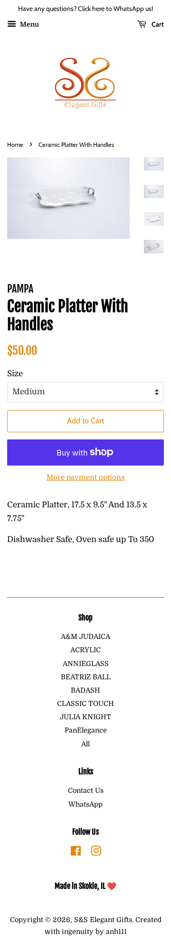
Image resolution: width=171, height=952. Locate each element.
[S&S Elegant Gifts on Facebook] (75, 853)
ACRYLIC (85, 650)
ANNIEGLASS (86, 663)
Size (15, 373)
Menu (29, 24)
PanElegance (86, 730)
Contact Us (86, 790)
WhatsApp (85, 804)
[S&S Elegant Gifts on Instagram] (96, 853)
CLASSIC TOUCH (85, 703)
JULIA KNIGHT (85, 717)
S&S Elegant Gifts (103, 919)
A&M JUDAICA (85, 636)
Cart (157, 24)
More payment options (86, 478)
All (85, 744)
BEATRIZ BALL (86, 677)
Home (15, 144)
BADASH (85, 690)
